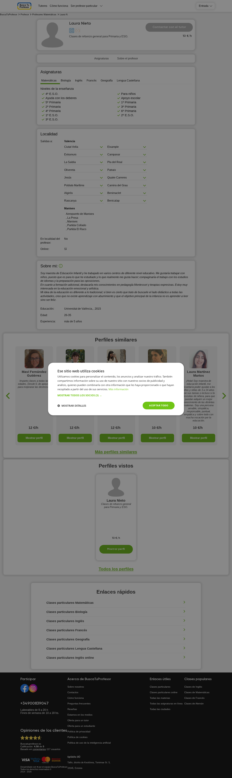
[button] (116, 395)
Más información (118, 389)
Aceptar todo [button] (158, 405)
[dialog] (116, 389)
